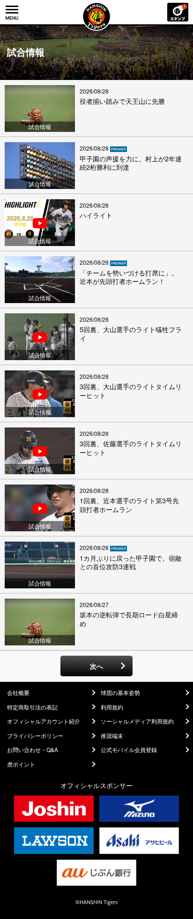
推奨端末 (112, 735)
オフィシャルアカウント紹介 (43, 721)
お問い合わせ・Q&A (32, 749)
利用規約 (112, 707)
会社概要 (18, 692)
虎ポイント (21, 764)
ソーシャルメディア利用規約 (137, 721)
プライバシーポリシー (35, 735)
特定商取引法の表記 (32, 707)
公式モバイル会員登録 (129, 749)
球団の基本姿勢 (120, 692)
